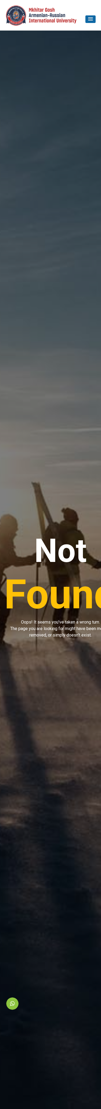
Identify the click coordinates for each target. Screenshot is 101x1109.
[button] (90, 19)
